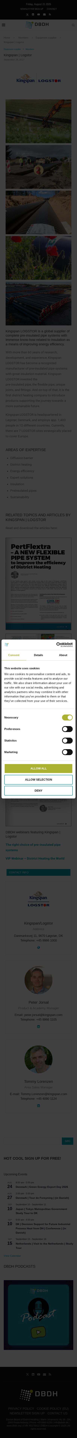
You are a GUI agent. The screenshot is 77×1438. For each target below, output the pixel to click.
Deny (38, 790)
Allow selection (38, 779)
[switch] (67, 729)
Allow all (38, 768)
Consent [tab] (13, 655)
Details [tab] (38, 655)
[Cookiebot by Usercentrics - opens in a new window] (56, 644)
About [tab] (63, 655)
